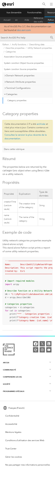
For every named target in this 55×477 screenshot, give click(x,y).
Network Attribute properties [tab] (21, 82)
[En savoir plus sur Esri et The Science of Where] (9, 350)
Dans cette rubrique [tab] (14, 149)
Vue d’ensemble (13, 12)
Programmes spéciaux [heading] (13, 391)
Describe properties (15, 48)
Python (51, 20)
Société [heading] (6, 384)
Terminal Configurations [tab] (18, 88)
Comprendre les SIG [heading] (12, 377)
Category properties (16, 100)
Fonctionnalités (34, 12)
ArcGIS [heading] (6, 362)
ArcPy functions (19, 44)
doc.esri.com (24, 30)
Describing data (36, 44)
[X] (42, 343)
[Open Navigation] (51, 4)
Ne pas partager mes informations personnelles (27, 465)
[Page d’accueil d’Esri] (8, 4)
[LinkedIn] (48, 343)
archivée (41, 124)
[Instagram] (42, 349)
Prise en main (17, 20)
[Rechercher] (44, 4)
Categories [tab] (11, 94)
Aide (26, 20)
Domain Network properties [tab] (20, 75)
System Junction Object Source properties (24, 63)
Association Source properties (18, 57)
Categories (11, 51)
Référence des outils (38, 20)
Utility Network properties (40, 48)
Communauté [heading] (9, 370)
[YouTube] (48, 349)
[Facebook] (35, 343)
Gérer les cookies (13, 457)
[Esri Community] (35, 349)
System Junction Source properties (20, 69)
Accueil (7, 20)
